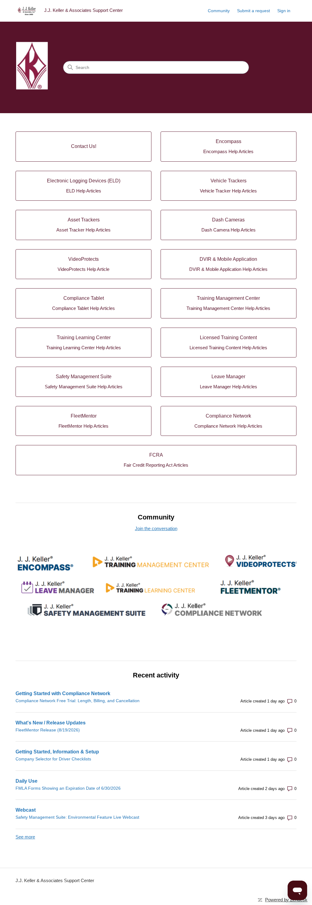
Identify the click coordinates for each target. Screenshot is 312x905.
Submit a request (253, 10)
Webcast (26, 810)
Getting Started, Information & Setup (57, 751)
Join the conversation (156, 528)
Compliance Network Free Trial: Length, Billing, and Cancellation (78, 700)
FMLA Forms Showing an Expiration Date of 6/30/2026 (68, 788)
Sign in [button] (283, 10)
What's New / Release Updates (51, 722)
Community (219, 10)
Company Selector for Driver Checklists (53, 758)
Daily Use (26, 781)
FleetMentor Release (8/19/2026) (48, 729)
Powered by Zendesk (286, 899)
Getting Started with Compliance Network (63, 693)
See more (25, 836)
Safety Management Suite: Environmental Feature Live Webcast (77, 817)
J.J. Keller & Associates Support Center (55, 880)
